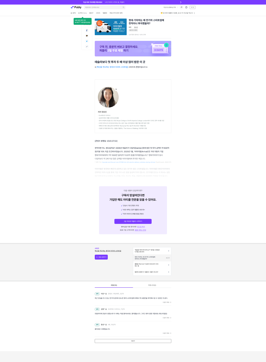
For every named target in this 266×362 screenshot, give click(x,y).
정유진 (136, 27)
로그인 (192, 7)
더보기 (133, 341)
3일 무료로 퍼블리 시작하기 (133, 221)
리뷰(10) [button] (114, 285)
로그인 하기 (141, 227)
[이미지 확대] (116, 89)
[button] (83, 21)
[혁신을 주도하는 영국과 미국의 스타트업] (112, 67)
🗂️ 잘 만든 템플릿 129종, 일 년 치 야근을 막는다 (177, 13)
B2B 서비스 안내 (140, 230)
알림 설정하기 (102, 257)
